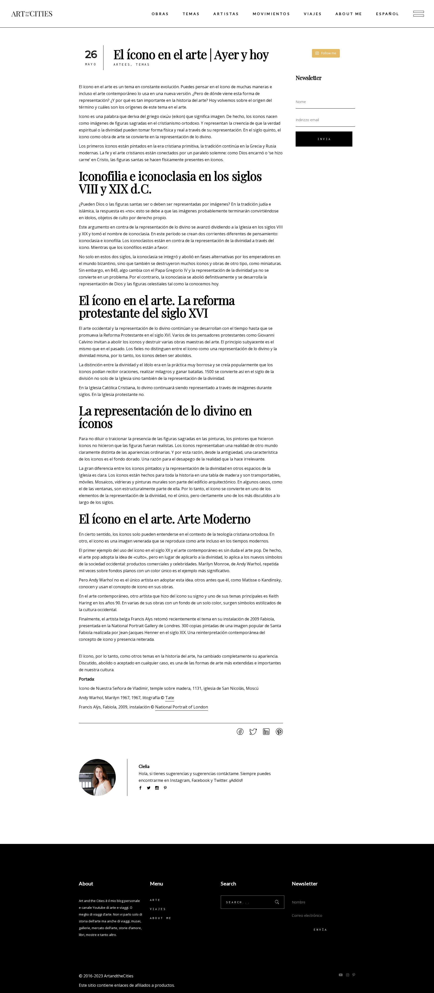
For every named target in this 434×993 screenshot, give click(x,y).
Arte (155, 899)
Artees (122, 64)
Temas (143, 64)
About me (161, 918)
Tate (169, 697)
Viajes (158, 909)
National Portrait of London (181, 707)
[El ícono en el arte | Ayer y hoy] (97, 777)
